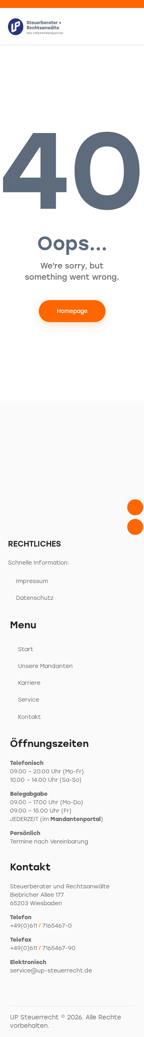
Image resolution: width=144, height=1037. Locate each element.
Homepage (72, 311)
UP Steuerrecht (34, 1017)
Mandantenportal (75, 819)
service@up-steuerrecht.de (51, 970)
